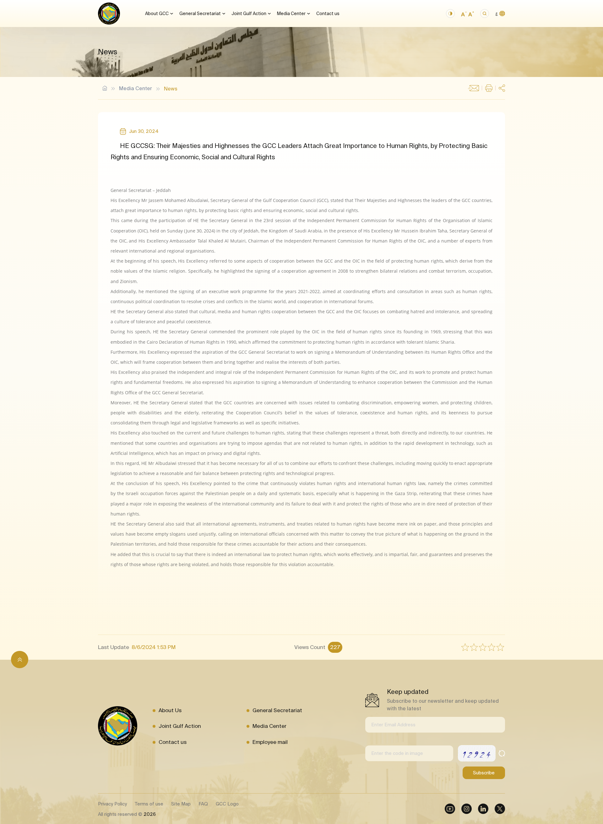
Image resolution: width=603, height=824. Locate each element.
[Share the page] (502, 88)
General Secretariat (200, 13)
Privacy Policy (112, 803)
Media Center (291, 13)
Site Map (181, 803)
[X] (500, 809)
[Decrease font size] (464, 13)
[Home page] (109, 14)
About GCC (157, 13)
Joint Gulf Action (248, 13)
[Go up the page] (19, 659)
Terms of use (149, 803)
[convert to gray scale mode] (450, 13)
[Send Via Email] (473, 88)
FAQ (203, 803)
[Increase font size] (471, 13)
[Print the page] (488, 88)
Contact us (328, 13)
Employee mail (270, 742)
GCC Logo (227, 803)
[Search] (484, 13)
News (170, 88)
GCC (104, 88)
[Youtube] (450, 809)
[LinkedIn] (483, 809)
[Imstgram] (466, 809)
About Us (170, 710)
